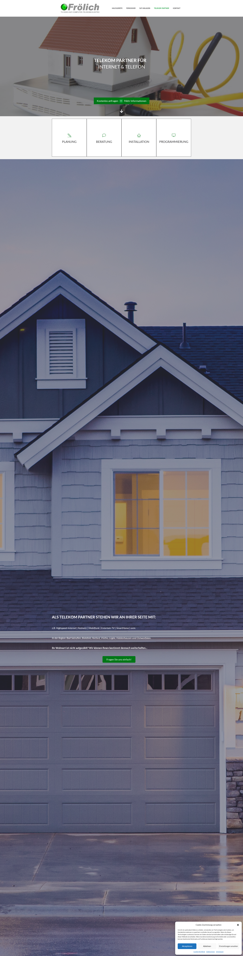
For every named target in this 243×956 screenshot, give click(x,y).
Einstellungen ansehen (228, 946)
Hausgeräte (117, 8)
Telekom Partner (161, 8)
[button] (238, 925)
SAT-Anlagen (144, 8)
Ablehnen (207, 946)
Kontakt (176, 8)
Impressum (220, 952)
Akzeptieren (187, 946)
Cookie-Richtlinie (199, 952)
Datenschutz (210, 952)
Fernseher (131, 8)
